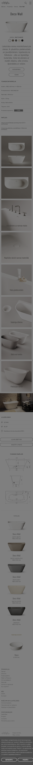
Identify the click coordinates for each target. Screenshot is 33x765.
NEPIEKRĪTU (9, 760)
